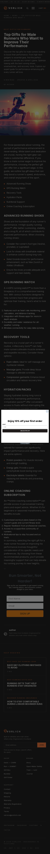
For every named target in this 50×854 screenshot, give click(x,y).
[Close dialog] (47, 411)
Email (4, 424)
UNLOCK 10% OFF (25, 431)
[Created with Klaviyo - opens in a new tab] (25, 443)
